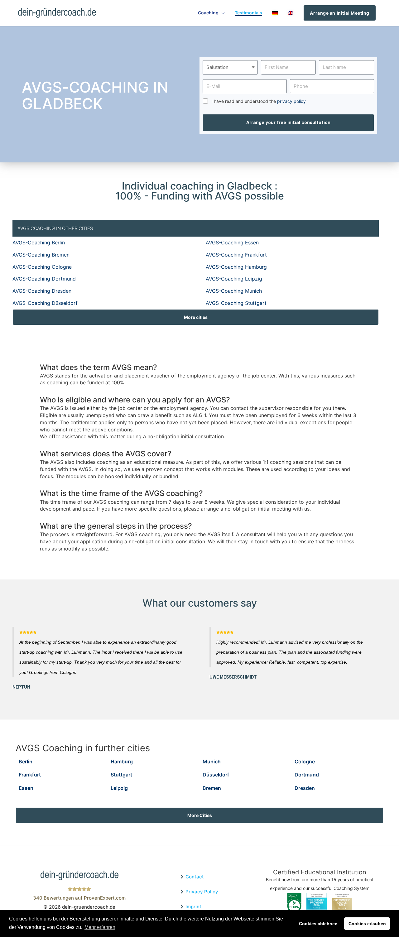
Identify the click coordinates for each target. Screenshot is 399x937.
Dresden (305, 788)
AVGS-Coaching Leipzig (234, 279)
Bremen (212, 788)
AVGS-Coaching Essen (232, 242)
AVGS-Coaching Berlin (38, 242)
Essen (26, 788)
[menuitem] (275, 13)
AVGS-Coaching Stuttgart (236, 303)
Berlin (25, 761)
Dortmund (307, 774)
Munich (212, 761)
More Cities (199, 815)
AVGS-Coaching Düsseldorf (45, 303)
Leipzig (119, 788)
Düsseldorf (216, 774)
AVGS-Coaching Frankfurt (236, 255)
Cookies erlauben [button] (367, 923)
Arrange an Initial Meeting (339, 13)
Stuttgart (121, 774)
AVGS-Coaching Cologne (42, 267)
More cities (196, 317)
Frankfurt (30, 774)
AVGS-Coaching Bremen (41, 255)
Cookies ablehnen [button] (318, 923)
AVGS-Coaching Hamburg (236, 267)
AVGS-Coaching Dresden (41, 291)
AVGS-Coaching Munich (234, 291)
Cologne (305, 761)
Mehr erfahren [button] (99, 927)
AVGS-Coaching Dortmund (44, 279)
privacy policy (291, 101)
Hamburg (122, 761)
